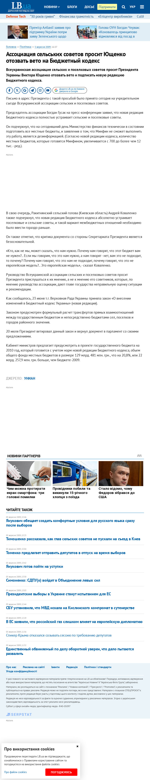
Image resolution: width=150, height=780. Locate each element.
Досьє (89, 7)
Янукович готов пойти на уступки (34, 566)
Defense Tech (16, 16)
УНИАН (29, 378)
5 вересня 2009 (43, 46)
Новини (50, 7)
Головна (11, 46)
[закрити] (77, 746)
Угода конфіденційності (21, 671)
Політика (25, 46)
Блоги (72, 7)
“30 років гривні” (42, 16)
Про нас (11, 667)
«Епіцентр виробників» (115, 16)
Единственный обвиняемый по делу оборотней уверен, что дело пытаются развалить (70, 651)
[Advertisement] (75, 182)
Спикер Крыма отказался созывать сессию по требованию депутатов (59, 635)
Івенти (55, 667)
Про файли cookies (15, 772)
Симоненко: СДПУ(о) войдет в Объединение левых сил (53, 580)
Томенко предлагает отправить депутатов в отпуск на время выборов (65, 552)
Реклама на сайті (34, 667)
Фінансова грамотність (76, 16)
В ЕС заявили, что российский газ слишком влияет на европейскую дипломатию (74, 621)
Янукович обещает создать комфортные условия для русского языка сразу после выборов (70, 523)
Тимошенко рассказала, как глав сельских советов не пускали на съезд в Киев (73, 538)
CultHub (143, 16)
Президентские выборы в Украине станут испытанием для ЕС (58, 593)
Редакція (72, 667)
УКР (132, 7)
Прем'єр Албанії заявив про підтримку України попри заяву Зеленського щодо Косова (50, 34)
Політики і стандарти (97, 667)
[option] (40, 32)
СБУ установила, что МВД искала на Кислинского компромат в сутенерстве (70, 607)
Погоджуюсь (61, 772)
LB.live (78, 20)
